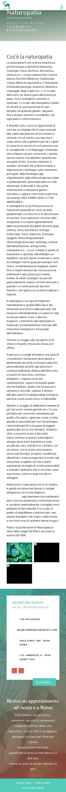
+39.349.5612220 (30, 619)
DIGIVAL (40, 787)
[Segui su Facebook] (14, 670)
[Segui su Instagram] (21, 670)
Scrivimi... (44, 682)
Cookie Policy (42, 782)
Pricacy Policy (23, 782)
